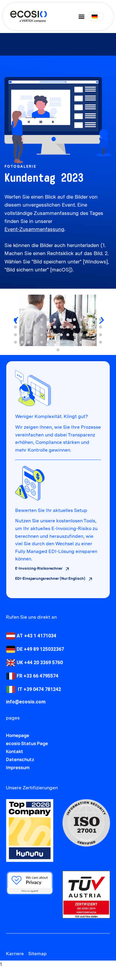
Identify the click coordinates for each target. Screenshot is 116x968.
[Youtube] (20, 940)
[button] (15, 319)
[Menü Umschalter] (81, 16)
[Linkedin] (9, 940)
